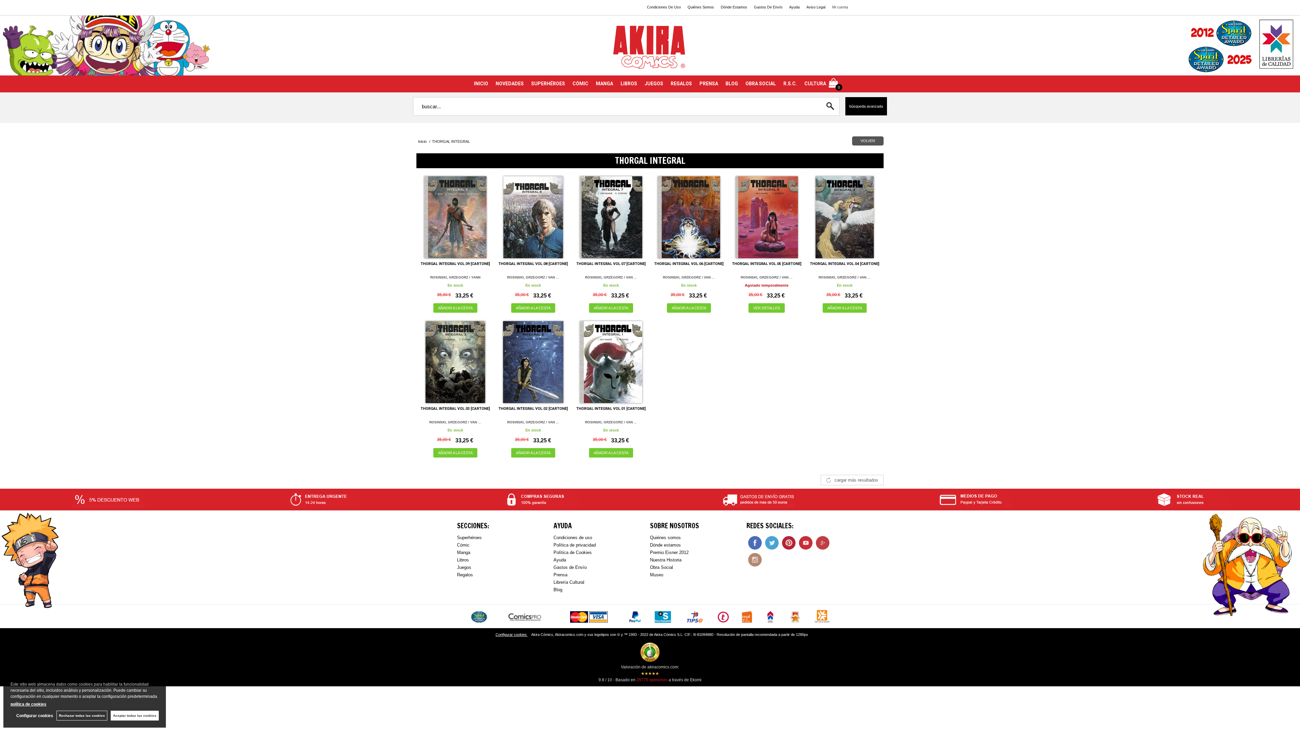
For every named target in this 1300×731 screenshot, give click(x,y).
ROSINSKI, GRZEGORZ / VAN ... (533, 277)
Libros (463, 559)
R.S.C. (790, 83)
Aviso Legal (815, 7)
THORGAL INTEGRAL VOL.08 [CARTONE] (533, 264)
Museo (656, 574)
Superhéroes (469, 537)
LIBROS (629, 83)
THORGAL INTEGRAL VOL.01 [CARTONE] (611, 408)
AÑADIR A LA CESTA (455, 308)
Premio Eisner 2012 (669, 552)
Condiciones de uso (573, 537)
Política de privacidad (575, 545)
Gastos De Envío (768, 7)
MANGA (604, 83)
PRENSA (708, 83)
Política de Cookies (573, 552)
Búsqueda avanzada (866, 106)
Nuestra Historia (665, 559)
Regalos (465, 574)
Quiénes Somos (701, 7)
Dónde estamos (665, 545)
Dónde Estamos (734, 7)
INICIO (481, 83)
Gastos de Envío (570, 567)
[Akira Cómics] (650, 49)
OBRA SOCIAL (760, 83)
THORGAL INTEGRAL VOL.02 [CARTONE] (533, 408)
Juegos (464, 567)
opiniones (652, 680)
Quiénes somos (665, 537)
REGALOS (681, 83)
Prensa (560, 574)
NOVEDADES (510, 83)
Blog (558, 589)
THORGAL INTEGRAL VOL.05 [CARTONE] (766, 264)
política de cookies (28, 704)
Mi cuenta (840, 7)
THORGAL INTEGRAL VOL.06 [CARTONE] (688, 264)
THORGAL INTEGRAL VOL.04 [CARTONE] (844, 264)
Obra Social (661, 567)
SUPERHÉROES (548, 83)
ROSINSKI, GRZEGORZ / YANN (455, 277)
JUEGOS (654, 83)
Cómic (463, 545)
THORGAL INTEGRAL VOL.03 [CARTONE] (455, 408)
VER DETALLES (766, 308)
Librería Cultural (569, 582)
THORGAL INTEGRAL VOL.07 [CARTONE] (611, 264)
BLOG (731, 83)
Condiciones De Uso (664, 7)
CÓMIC (580, 83)
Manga (463, 552)
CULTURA (815, 83)
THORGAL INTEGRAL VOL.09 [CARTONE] (455, 264)
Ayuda (794, 7)
